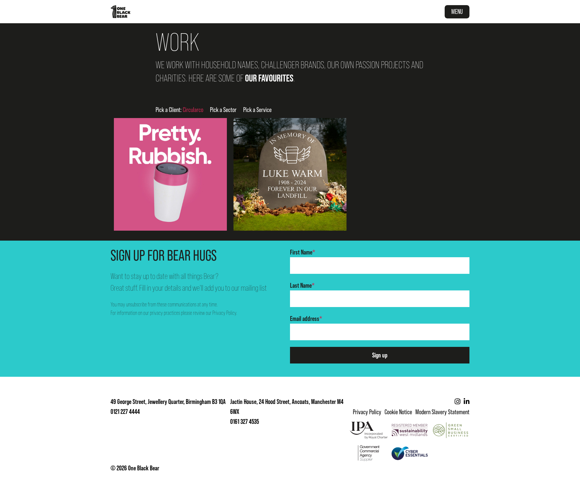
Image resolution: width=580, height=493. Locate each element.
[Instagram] (457, 402)
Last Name (302, 285)
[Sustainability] (410, 430)
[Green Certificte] (450, 430)
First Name (302, 252)
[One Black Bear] (120, 11)
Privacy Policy (224, 313)
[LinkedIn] (466, 402)
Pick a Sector (223, 110)
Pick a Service (257, 110)
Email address (306, 318)
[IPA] (369, 430)
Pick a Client (179, 110)
